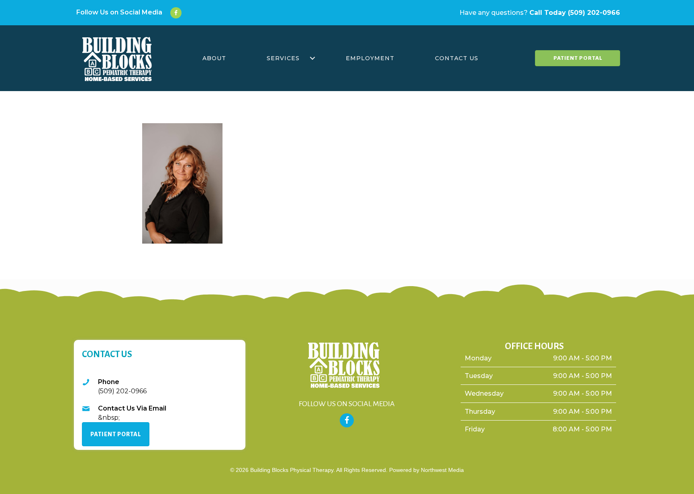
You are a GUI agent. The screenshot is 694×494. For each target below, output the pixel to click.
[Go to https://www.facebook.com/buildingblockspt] (124, 12)
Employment (370, 58)
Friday (475, 429)
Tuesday (479, 376)
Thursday (480, 411)
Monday (478, 358)
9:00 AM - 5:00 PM (582, 358)
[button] (312, 58)
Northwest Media (442, 470)
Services (283, 58)
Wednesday (484, 393)
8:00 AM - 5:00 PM (582, 429)
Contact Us (456, 58)
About (214, 58)
